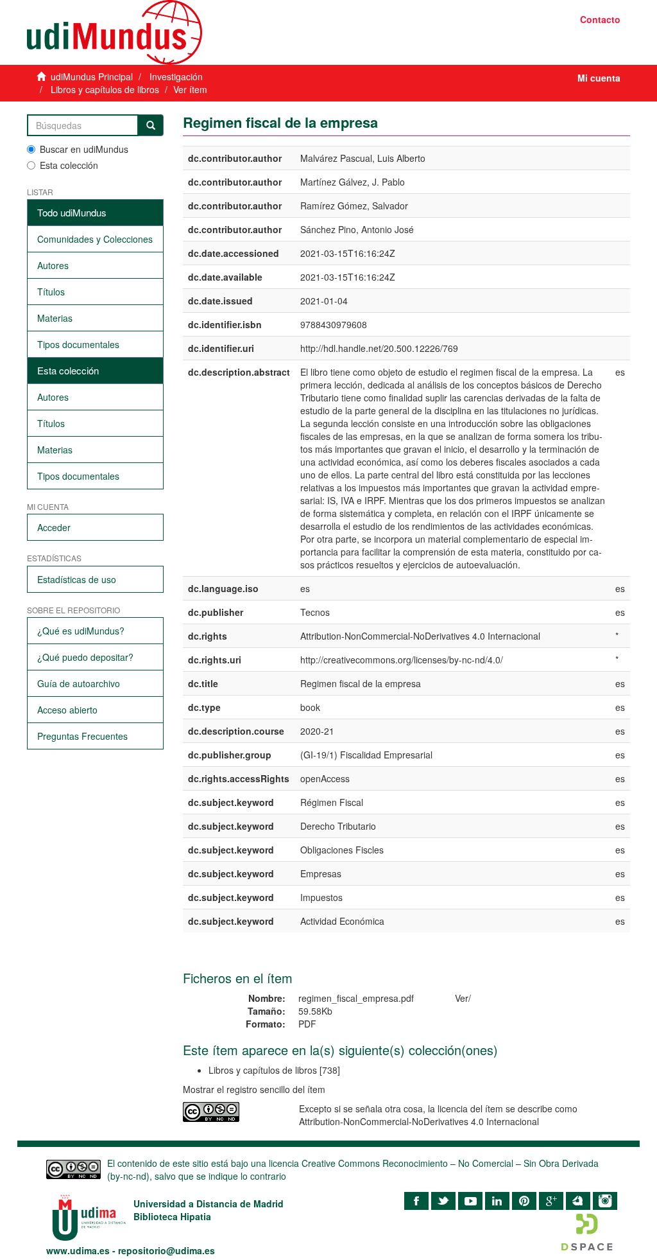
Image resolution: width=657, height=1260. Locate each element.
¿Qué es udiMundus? (80, 630)
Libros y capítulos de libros (105, 89)
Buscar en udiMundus (84, 149)
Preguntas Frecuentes (82, 736)
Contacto (600, 19)
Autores (53, 265)
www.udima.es (78, 1250)
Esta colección (69, 165)
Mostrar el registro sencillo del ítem (254, 1089)
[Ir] (151, 125)
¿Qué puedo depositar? (85, 657)
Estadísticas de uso (76, 579)
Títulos (51, 291)
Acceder (54, 527)
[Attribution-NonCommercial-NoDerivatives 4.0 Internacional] (231, 1112)
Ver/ (463, 998)
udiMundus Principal (92, 76)
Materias (55, 317)
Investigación (176, 76)
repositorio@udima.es (166, 1250)
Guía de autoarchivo (78, 683)
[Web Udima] (173, 32)
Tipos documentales (78, 344)
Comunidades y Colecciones (95, 238)
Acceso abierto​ (67, 709)
